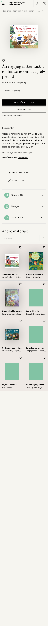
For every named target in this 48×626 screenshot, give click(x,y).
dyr (11, 153)
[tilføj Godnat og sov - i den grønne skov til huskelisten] (20, 321)
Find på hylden (24, 109)
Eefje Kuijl (21, 82)
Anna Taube (10, 82)
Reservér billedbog (24, 102)
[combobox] (24, 11)
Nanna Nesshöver (34, 277)
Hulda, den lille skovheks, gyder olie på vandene (11, 311)
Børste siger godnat (35, 384)
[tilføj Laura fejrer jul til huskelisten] (44, 284)
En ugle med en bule (35, 348)
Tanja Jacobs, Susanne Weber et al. (35, 351)
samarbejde (18, 153)
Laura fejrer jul (32, 311)
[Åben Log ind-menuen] (37, 3)
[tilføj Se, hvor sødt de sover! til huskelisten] (20, 358)
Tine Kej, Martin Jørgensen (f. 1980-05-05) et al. (35, 388)
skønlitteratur (23, 157)
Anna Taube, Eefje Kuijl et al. (11, 277)
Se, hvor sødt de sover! (9, 385)
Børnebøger (27, 153)
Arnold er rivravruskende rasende (34, 274)
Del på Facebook (20, 172)
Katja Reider (7, 388)
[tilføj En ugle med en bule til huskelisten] (44, 321)
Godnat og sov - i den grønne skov (11, 348)
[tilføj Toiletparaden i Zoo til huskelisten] (20, 247)
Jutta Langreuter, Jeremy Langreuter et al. (11, 314)
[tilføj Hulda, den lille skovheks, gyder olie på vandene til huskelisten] (20, 284)
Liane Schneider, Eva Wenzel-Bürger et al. (35, 314)
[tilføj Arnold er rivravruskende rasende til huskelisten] (44, 247)
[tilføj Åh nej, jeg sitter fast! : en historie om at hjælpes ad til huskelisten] (3, 60)
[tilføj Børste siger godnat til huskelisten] (44, 358)
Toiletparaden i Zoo (10, 274)
